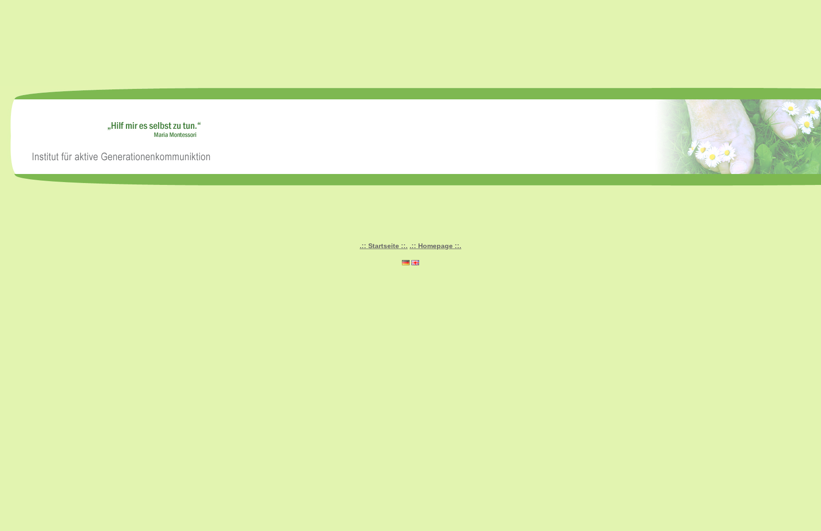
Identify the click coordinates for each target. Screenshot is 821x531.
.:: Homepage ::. (435, 246)
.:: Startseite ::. (384, 246)
